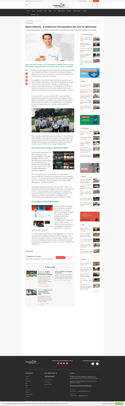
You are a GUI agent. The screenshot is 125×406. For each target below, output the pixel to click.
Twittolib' (84, 10)
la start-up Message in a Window (46, 76)
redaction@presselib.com (84, 391)
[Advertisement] (90, 314)
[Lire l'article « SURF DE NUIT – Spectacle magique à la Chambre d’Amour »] (96, 143)
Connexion (96, 1)
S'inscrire (70, 257)
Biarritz (35, 20)
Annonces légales (76, 10)
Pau (43, 284)
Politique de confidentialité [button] (62, 403)
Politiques (69, 10)
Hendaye (47, 303)
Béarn (45, 10)
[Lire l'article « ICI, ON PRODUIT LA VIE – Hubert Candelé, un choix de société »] (96, 133)
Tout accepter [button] (119, 403)
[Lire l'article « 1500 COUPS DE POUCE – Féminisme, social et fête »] (96, 280)
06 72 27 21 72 (73, 391)
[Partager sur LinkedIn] (26, 80)
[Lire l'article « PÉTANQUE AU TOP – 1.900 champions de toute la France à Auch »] (96, 245)
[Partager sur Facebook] (26, 74)
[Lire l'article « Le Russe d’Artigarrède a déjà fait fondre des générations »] (96, 55)
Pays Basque (41, 303)
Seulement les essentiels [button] (108, 403)
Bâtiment (65, 280)
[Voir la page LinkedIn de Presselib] (64, 363)
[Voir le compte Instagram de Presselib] (67, 363)
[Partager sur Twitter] (26, 77)
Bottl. (44, 174)
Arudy (61, 280)
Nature (69, 280)
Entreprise (40, 20)
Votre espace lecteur (49, 373)
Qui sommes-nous (48, 380)
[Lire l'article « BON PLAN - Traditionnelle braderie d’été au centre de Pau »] (96, 39)
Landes (33, 10)
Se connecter (60, 257)
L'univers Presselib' (49, 376)
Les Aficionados (47, 382)
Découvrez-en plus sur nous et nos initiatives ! (81, 385)
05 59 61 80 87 (73, 395)
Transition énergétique (44, 286)
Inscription (90, 1)
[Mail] (26, 84)
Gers (55, 10)
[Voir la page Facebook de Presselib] (58, 363)
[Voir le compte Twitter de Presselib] (61, 363)
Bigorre (50, 10)
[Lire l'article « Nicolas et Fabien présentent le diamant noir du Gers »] (96, 44)
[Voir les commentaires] (26, 70)
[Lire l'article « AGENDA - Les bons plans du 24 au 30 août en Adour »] (96, 156)
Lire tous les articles (96, 111)
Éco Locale (62, 10)
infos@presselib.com (83, 395)
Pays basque (39, 10)
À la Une (28, 10)
